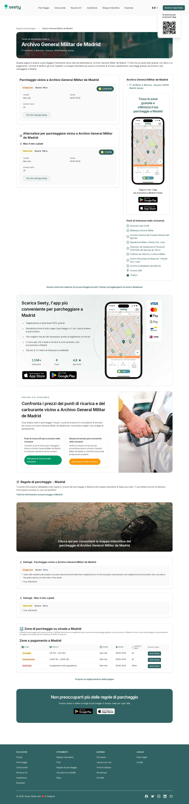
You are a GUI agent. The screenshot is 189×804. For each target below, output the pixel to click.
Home (19, 757)
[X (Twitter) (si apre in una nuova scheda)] (152, 796)
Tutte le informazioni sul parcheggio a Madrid (39, 494)
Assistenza (21, 777)
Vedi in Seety (154, 653)
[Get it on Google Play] (148, 199)
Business (20, 783)
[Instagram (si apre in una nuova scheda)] (158, 796)
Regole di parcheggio (26, 28)
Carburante (22, 767)
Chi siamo (101, 757)
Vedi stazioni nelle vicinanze (85, 462)
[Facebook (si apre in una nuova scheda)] (146, 796)
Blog (58, 777)
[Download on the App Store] (148, 208)
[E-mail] (171, 796)
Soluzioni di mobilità (66, 772)
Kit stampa (102, 772)
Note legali (142, 757)
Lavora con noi (104, 762)
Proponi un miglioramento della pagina (94, 679)
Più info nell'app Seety (36, 115)
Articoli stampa (104, 767)
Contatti (100, 777)
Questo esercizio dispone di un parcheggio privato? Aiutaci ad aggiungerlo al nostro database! (94, 287)
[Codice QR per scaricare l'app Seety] (169, 28)
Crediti (140, 762)
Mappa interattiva (64, 757)
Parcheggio (21, 762)
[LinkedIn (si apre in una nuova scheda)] (164, 796)
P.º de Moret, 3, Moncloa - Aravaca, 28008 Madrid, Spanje (47, 50)
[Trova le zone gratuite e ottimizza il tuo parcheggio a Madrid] (148, 150)
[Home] (12, 8)
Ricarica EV (21, 772)
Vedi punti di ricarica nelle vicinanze (39, 460)
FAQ (58, 762)
